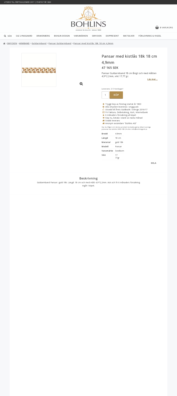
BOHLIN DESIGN (62, 35)
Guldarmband (39, 43)
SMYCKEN (97, 35)
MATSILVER (129, 35)
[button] (165, 27)
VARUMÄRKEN (81, 35)
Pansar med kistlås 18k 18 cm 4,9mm (93, 43)
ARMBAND (24, 43)
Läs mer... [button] (152, 79)
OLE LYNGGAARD (24, 35)
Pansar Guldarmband (60, 43)
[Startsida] (88, 18)
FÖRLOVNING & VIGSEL (150, 35)
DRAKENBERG (43, 35)
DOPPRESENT (112, 35)
